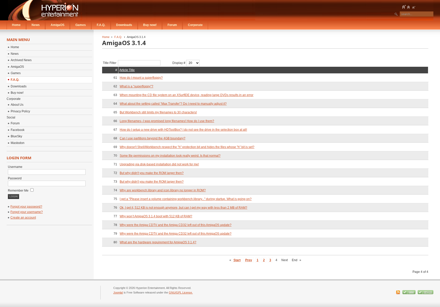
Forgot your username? (26, 212)
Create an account (23, 217)
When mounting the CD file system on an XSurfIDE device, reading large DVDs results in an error (186, 95)
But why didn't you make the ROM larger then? (152, 173)
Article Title (127, 70)
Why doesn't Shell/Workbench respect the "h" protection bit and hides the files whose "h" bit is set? (187, 147)
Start (237, 260)
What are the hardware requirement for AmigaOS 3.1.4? (158, 242)
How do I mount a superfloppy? (141, 77)
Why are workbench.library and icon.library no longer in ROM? (163, 190)
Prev (248, 260)
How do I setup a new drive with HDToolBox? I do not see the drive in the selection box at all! (183, 129)
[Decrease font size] (413, 7)
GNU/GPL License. (181, 292)
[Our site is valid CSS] (409, 293)
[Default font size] (409, 7)
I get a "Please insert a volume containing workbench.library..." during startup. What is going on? (186, 199)
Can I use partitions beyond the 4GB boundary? (152, 138)
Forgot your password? (26, 206)
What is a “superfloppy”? (136, 86)
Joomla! (118, 292)
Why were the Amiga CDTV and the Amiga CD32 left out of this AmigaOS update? (175, 225)
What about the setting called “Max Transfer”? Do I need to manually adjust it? (173, 103)
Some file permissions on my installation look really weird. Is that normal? (170, 155)
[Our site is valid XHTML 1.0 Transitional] (425, 293)
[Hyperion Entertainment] (45, 10)
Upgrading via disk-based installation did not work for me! (159, 164)
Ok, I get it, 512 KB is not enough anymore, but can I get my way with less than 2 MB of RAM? (183, 207)
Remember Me (18, 190)
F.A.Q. (118, 36)
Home (105, 36)
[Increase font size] (404, 7)
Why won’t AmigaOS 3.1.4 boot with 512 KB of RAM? (156, 216)
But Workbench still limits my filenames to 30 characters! (158, 112)
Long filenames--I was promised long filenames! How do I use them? (167, 121)
